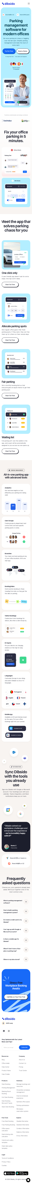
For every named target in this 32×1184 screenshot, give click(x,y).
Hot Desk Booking (7, 1097)
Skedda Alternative (22, 1121)
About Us (22, 1060)
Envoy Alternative (22, 1136)
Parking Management (8, 1088)
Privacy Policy (6, 1162)
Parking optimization (22, 1105)
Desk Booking (6, 1084)
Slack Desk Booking (8, 1107)
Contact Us (22, 1063)
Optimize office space (23, 1102)
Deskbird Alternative (22, 1125)
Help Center (5, 1067)
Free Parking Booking (8, 1125)
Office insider (6, 1063)
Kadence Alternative (22, 1132)
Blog (3, 1060)
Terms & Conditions (8, 1158)
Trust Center (23, 1070)
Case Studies (6, 1074)
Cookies (4, 1165)
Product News (6, 1070)
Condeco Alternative (22, 1128)
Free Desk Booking (7, 1121)
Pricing (21, 1067)
